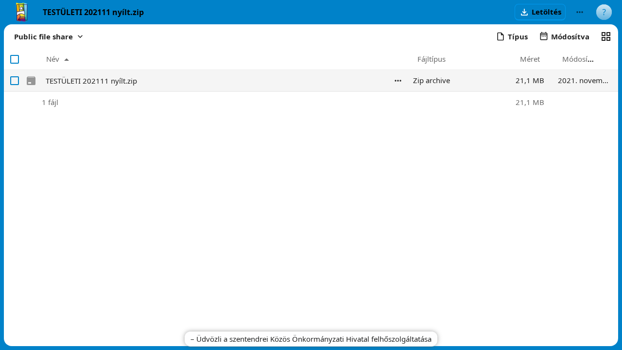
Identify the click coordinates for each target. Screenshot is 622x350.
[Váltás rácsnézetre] (606, 36)
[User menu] (604, 12)
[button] (540, 12)
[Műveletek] (398, 80)
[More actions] (580, 12)
